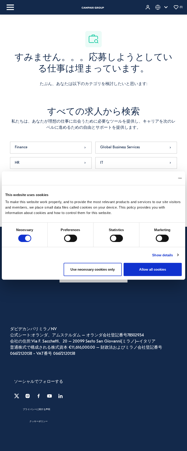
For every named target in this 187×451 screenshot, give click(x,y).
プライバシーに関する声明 (36, 409)
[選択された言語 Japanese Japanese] (162, 7)
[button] (148, 7)
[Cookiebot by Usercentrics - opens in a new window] (162, 178)
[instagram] (27, 396)
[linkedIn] (60, 396)
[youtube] (49, 396)
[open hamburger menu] (10, 7)
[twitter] (16, 396)
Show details (162, 255)
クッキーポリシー (38, 422)
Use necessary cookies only (92, 269)
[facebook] (38, 396)
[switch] (70, 238)
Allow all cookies (152, 269)
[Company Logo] (93, 7)
